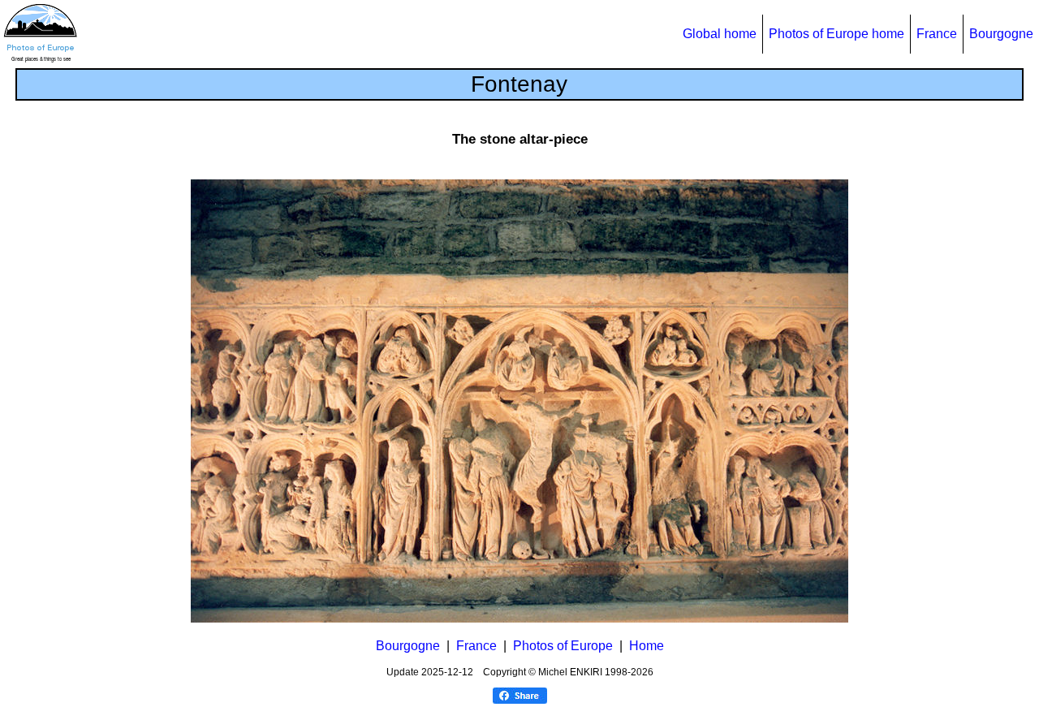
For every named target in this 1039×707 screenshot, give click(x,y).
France (936, 34)
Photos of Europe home (836, 34)
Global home (720, 34)
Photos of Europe (563, 646)
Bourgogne (1001, 34)
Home (646, 646)
